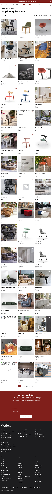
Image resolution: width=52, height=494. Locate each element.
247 (30, 386)
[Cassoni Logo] (26, 4)
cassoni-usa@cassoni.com (24, 439)
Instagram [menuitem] (39, 474)
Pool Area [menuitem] (37, 463)
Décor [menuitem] (2, 476)
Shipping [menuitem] (20, 474)
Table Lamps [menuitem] (21, 465)
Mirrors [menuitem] (2, 472)
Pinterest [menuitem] (38, 472)
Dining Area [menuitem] (37, 461)
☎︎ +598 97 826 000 (6, 449)
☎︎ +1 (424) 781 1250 (22, 437)
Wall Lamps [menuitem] (20, 463)
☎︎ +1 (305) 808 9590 (6, 435)
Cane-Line (21, 60)
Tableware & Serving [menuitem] (5, 474)
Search (40, 4)
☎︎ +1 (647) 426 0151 (39, 437)
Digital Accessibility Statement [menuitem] (34, 487)
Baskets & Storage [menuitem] (5, 480)
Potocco (4, 311)
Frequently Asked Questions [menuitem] (24, 476)
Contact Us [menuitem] (15, 4)
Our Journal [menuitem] (20, 480)
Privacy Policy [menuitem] (8, 487)
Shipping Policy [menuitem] (15, 487)
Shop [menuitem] (2, 4)
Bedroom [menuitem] (3, 463)
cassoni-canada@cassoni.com (42, 439)
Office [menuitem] (2, 465)
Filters (5, 15)
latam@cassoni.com (6, 451)
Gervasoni (5, 37)
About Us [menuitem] (20, 472)
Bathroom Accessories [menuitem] (6, 478)
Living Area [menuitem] (37, 459)
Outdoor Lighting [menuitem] (38, 465)
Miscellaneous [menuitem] (38, 467)
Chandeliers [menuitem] (20, 459)
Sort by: (40, 15)
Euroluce (21, 83)
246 (27, 386)
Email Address (14, 408)
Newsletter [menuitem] (39, 481)
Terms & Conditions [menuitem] (23, 487)
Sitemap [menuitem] (3, 487)
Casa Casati (21, 197)
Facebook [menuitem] (39, 479)
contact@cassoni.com (7, 437)
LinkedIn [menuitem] (38, 476)
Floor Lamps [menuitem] (20, 467)
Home (2, 8)
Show (34, 15)
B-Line (37, 37)
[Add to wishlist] (16, 19)
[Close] (50, 1)
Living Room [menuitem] (3, 459)
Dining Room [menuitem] (4, 461)
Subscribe (26, 416)
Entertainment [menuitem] (4, 467)
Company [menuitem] (8, 4)
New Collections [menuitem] (21, 478)
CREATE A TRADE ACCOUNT (30, 1)
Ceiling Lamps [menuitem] (21, 461)
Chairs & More (22, 37)
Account (46, 4)
